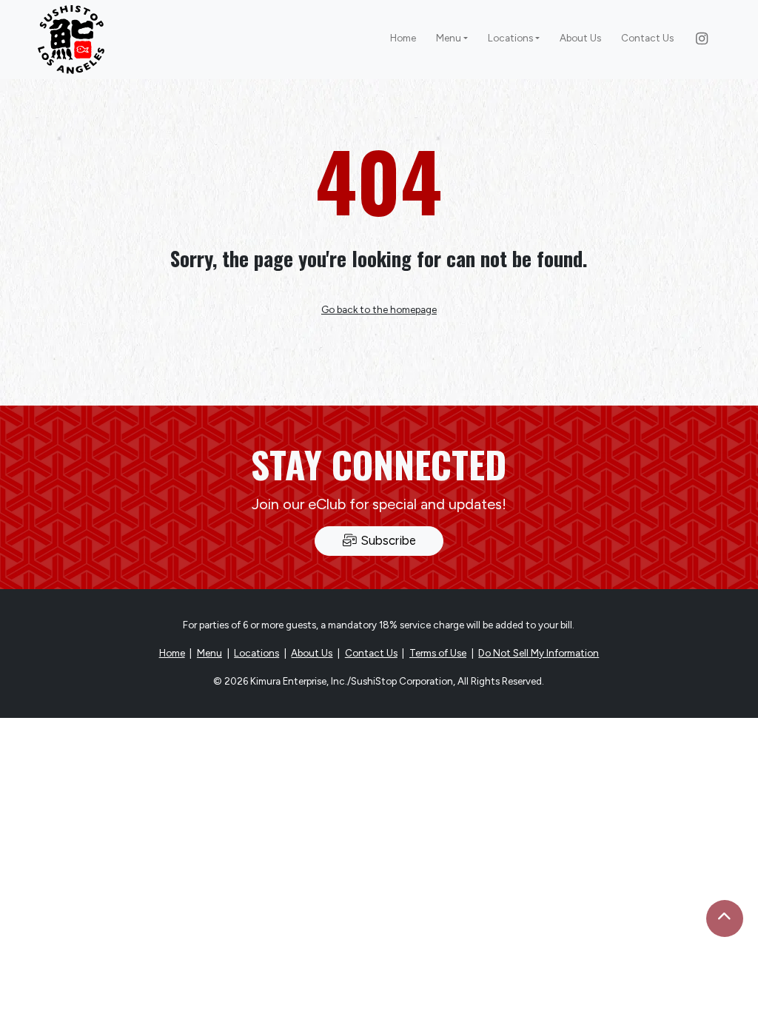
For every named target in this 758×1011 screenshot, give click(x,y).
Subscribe (387, 540)
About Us (580, 38)
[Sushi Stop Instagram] (701, 39)
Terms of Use (437, 653)
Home (403, 38)
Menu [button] (448, 38)
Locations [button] (510, 38)
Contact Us (647, 38)
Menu (209, 653)
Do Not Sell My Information (538, 653)
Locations (256, 653)
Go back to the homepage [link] (379, 309)
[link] (71, 40)
